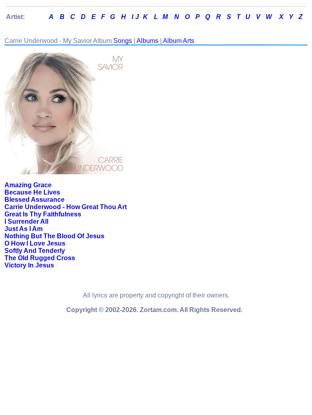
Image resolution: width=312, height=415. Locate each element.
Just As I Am (23, 228)
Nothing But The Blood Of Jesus (54, 236)
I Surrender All (26, 221)
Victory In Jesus (29, 265)
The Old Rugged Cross (39, 258)
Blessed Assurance (34, 199)
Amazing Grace (28, 185)
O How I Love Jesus (34, 243)
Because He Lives (32, 192)
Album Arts (178, 40)
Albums (147, 40)
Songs (122, 40)
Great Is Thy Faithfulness (42, 214)
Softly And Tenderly (34, 250)
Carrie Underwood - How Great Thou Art (65, 206)
